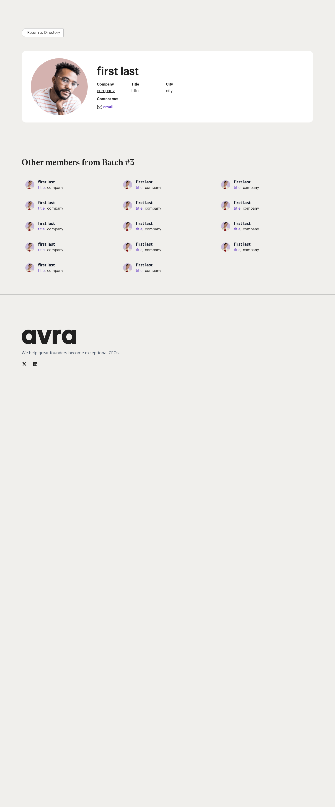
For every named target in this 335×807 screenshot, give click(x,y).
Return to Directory (43, 32)
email (108, 106)
